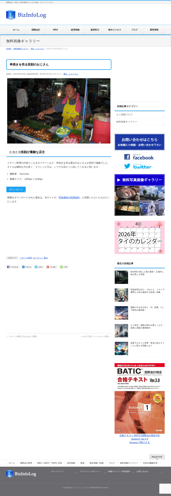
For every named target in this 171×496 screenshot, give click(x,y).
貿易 (82, 463)
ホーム (12, 463)
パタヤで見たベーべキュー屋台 (96, 336)
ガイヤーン (38, 258)
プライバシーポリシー (90, 471)
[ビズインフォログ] (26, 16)
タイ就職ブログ (124, 114)
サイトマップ (57, 471)
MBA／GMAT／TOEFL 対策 (49, 463)
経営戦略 (71, 463)
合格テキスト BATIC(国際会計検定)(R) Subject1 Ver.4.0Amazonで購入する (139, 439)
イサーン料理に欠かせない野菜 (21, 336)
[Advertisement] (58, 230)
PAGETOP (157, 457)
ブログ (112, 463)
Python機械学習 (150, 463)
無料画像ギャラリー (126, 121)
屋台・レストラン (70, 74)
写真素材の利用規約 (69, 197)
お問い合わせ (142, 471)
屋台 (46, 258)
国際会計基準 (26, 463)
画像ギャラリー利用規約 (119, 471)
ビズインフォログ (82, 487)
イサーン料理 (26, 258)
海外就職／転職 (97, 463)
